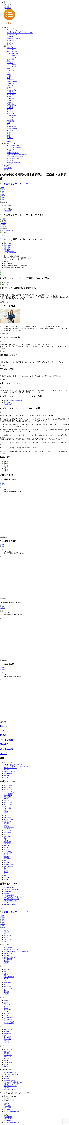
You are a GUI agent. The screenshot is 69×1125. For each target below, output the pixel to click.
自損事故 (10, 160)
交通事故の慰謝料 (13, 153)
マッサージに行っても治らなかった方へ (20, 33)
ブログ (6, 170)
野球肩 (9, 134)
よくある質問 (8, 168)
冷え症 (9, 76)
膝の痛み (10, 125)
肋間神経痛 (10, 104)
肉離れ (9, 102)
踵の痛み (10, 130)
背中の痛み (10, 113)
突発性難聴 (10, 98)
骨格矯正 (10, 44)
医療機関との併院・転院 (15, 156)
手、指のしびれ (12, 89)
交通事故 (10, 151)
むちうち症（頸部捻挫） (15, 147)
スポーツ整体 (11, 29)
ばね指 (9, 61)
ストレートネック (13, 53)
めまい (9, 68)
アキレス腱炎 (11, 48)
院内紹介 (6, 166)
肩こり (9, 110)
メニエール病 (11, 66)
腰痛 (8, 123)
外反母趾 (10, 85)
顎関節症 (10, 138)
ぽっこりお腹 (11, 64)
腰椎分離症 (10, 121)
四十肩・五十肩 (12, 81)
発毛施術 (10, 42)
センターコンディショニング (16, 31)
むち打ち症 (10, 149)
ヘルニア (10, 63)
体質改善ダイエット (13, 34)
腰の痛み (10, 119)
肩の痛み (10, 111)
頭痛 (8, 136)
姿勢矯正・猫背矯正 (13, 38)
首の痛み (10, 140)
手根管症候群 (11, 91)
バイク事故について (13, 145)
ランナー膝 (10, 70)
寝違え (9, 87)
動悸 (8, 78)
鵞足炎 (9, 141)
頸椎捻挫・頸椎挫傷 (13, 162)
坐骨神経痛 (10, 83)
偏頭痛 (9, 74)
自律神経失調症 (12, 126)
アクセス (4, 730)
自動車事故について (13, 158)
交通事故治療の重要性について (17, 155)
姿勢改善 (10, 36)
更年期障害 (10, 95)
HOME (3, 726)
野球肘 (9, 132)
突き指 (9, 96)
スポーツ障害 (11, 57)
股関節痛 (10, 108)
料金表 (3, 735)
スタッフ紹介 (8, 164)
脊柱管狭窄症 (11, 115)
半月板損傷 (10, 79)
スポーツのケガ (12, 55)
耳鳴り (9, 100)
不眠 (8, 72)
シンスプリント (12, 51)
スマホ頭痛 (10, 59)
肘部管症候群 (11, 106)
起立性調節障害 (12, 128)
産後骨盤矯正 (11, 40)
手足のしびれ (11, 93)
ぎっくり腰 (10, 49)
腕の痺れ (10, 117)
